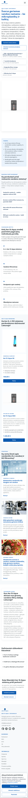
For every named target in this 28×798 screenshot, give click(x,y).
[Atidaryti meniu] (25, 2)
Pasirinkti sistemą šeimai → (10, 42)
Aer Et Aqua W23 (9, 416)
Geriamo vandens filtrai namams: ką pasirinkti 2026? (13, 200)
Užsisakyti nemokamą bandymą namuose (11, 47)
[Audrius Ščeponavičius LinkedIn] (13, 728)
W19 (2, 741)
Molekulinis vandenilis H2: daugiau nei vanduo (13, 481)
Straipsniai (4, 754)
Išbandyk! (3, 761)
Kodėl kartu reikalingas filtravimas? (14, 661)
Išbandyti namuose (9, 697)
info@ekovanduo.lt (6, 723)
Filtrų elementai (5, 746)
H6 (2, 744)
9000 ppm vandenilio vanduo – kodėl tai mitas (13, 216)
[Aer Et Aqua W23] (14, 398)
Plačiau (14, 381)
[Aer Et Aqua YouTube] (10, 728)
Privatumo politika (6, 766)
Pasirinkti (14, 794)
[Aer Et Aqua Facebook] (2, 728)
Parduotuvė (4, 737)
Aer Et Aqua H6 (8, 358)
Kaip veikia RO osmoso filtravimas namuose (12, 208)
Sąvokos (3, 756)
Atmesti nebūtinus (14, 790)
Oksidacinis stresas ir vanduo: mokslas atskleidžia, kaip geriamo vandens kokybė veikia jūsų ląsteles (14, 562)
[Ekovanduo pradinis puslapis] (4, 2)
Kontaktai (3, 763)
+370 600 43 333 (5, 725)
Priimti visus (14, 786)
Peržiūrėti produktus (9, 692)
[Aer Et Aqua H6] (14, 341)
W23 (2, 739)
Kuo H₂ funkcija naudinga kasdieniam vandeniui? (10, 655)
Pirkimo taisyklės (5, 768)
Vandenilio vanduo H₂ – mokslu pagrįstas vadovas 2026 (12, 193)
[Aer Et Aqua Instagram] (6, 728)
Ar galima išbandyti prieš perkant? (14, 667)
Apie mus (3, 759)
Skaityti (5, 495)
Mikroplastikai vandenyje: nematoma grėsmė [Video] (13, 521)
